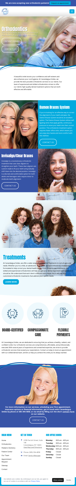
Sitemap (5, 465)
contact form (68, 411)
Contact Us (10, 49)
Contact (4, 469)
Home (4, 440)
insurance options (13, 409)
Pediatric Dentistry (8, 448)
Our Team (5, 455)
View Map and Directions (33, 447)
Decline (68, 480)
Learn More (11, 282)
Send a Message (34, 456)
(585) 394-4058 (34, 452)
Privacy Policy (35, 481)
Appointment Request (6, 460)
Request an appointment (60, 3)
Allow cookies (58, 480)
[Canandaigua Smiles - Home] (35, 11)
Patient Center (7, 452)
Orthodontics (6, 444)
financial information (33, 409)
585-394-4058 (24, 411)
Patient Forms (12, 41)
